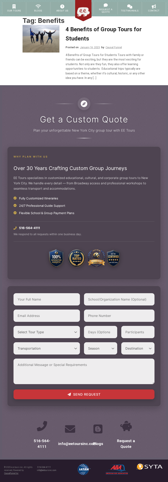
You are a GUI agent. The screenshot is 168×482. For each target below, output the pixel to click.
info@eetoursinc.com (77, 444)
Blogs (98, 444)
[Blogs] (98, 429)
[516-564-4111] (42, 426)
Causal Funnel (114, 47)
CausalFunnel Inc (11, 473)
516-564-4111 (44, 467)
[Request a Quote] (126, 426)
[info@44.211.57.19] (70, 429)
